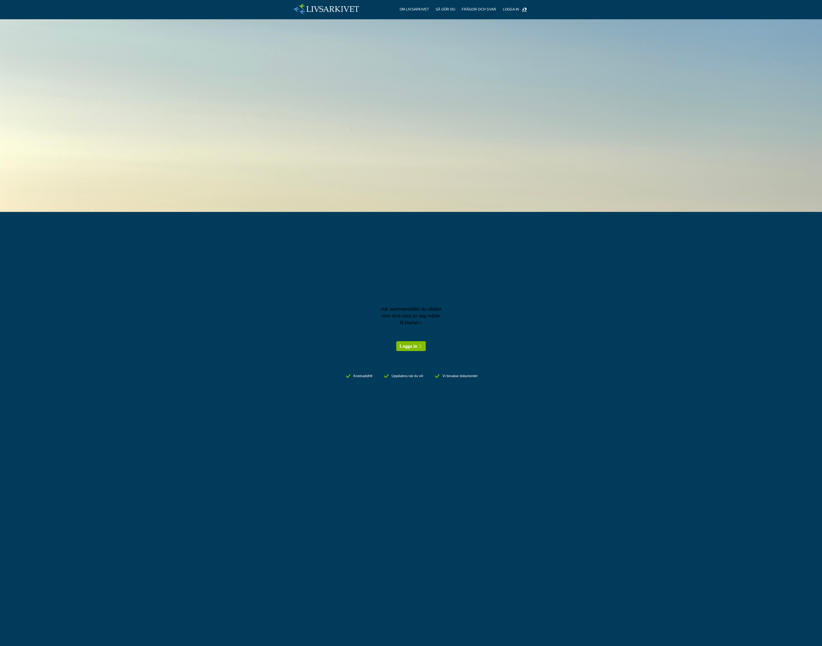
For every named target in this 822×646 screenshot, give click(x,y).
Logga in (408, 346)
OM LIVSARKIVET (414, 9)
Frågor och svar (479, 9)
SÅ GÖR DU (445, 9)
